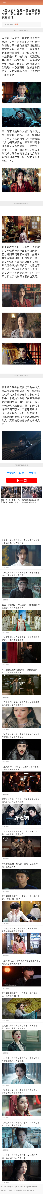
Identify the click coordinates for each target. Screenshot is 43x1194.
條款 (17, 1190)
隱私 (20, 1190)
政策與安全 (11, 1190)
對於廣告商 (30, 1190)
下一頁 (21, 480)
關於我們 (4, 1190)
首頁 (4, 2)
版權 (24, 1190)
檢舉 (16, 24)
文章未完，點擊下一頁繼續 (21, 473)
